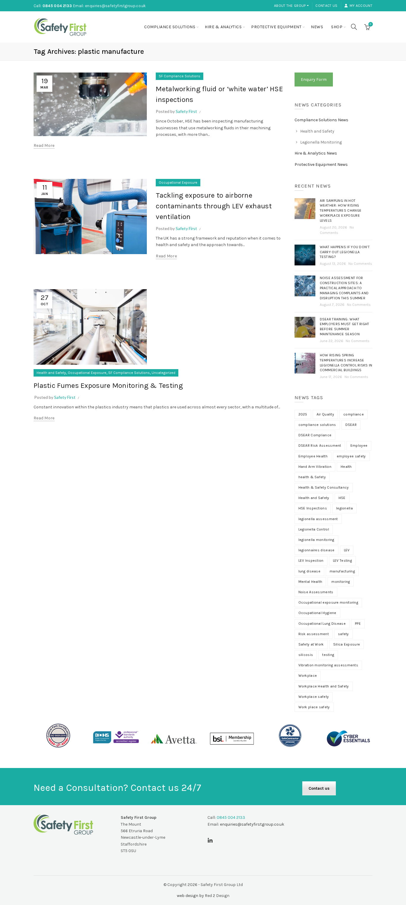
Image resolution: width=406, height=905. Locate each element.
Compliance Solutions (169, 26)
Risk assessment (313, 634)
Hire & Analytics (223, 26)
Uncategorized (163, 373)
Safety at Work (311, 644)
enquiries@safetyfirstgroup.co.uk (115, 6)
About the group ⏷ (291, 6)
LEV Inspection (311, 560)
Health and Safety (51, 373)
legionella (344, 508)
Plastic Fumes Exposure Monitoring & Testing (108, 385)
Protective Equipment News (321, 164)
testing (328, 655)
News (317, 26)
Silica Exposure (346, 644)
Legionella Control (313, 529)
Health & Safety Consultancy (323, 487)
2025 (302, 414)
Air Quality (325, 414)
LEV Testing (342, 560)
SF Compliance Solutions (179, 76)
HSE (342, 498)
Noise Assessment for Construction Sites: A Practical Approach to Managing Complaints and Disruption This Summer (344, 288)
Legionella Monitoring (321, 142)
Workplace (307, 675)
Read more (44, 145)
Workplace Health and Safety (323, 686)
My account (361, 6)
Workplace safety (313, 697)
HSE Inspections (312, 508)
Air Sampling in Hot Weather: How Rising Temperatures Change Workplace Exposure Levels (341, 211)
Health (346, 467)
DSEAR (351, 425)
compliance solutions (317, 425)
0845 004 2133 (57, 6)
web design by (190, 895)
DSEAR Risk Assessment (319, 445)
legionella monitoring (316, 540)
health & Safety (312, 477)
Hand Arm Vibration (314, 467)
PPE (358, 623)
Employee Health (313, 456)
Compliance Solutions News (321, 119)
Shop (336, 26)
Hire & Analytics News (316, 153)
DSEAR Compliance (315, 435)
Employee (358, 445)
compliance (353, 414)
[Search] (354, 26)
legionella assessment (318, 519)
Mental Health (310, 582)
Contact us (326, 6)
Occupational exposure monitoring (328, 602)
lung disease (309, 571)
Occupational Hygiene (317, 613)
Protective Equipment (276, 26)
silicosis (305, 655)
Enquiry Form (314, 79)
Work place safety (314, 707)
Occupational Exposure (178, 182)
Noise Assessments (315, 592)
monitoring (340, 582)
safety (343, 634)
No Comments (360, 264)
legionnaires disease (316, 550)
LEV (347, 550)
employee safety (351, 456)
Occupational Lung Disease (322, 623)
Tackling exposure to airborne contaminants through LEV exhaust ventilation (214, 206)
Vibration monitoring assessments (328, 665)
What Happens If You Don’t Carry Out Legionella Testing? (345, 252)
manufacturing (342, 571)
